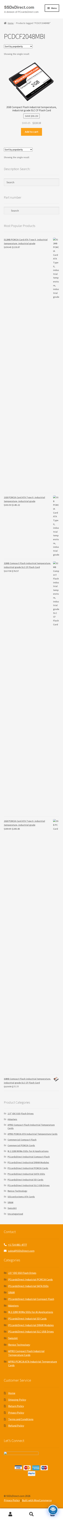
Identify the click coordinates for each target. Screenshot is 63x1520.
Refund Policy (16, 1425)
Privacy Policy (16, 1412)
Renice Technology (17, 1190)
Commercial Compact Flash (22, 1139)
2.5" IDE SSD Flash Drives (21, 1113)
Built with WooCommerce (37, 1500)
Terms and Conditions (20, 1419)
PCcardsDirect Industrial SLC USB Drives (29, 1185)
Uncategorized (15, 1213)
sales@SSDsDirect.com (21, 1250)
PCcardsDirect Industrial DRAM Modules (28, 1162)
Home (11, 23)
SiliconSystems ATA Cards (21, 1196)
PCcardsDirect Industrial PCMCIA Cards (28, 1168)
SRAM (10, 1202)
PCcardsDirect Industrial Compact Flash (29, 1156)
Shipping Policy (17, 1399)
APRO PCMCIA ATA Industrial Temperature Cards (32, 1133)
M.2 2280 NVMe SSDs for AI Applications (28, 1151)
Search (31, 1514)
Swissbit (12, 1208)
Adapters (12, 1119)
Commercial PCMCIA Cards (21, 1145)
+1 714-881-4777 (17, 1244)
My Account (10, 1514)
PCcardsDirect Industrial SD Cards (25, 1179)
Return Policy (16, 1406)
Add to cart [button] (31, 131)
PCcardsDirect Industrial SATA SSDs (26, 1173)
